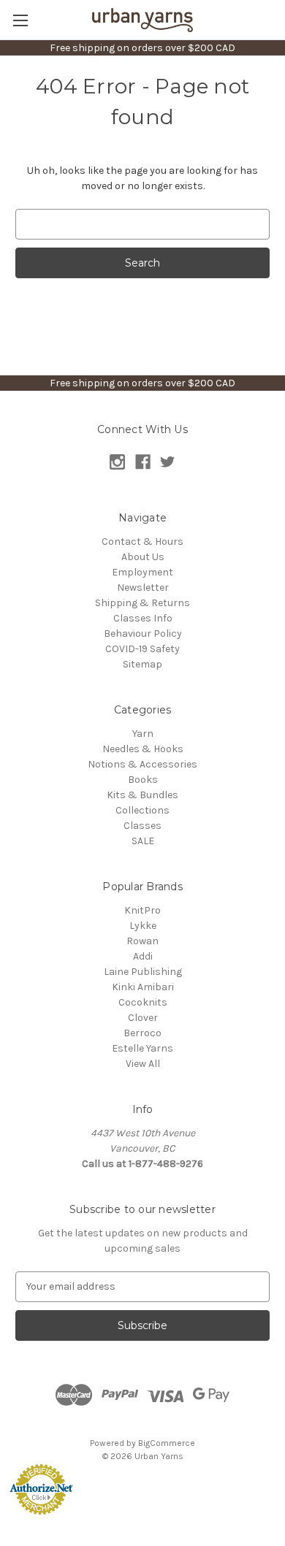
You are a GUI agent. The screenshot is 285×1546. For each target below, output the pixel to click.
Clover (143, 1017)
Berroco (142, 1033)
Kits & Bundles (142, 795)
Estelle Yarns (142, 1048)
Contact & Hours (142, 541)
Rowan (142, 941)
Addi (143, 956)
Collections (142, 810)
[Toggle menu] (20, 20)
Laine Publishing (143, 971)
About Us (142, 557)
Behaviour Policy (143, 633)
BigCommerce (166, 1443)
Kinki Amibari (143, 987)
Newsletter (143, 587)
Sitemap (142, 664)
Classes (142, 825)
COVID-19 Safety (142, 649)
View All (143, 1063)
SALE (143, 841)
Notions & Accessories (142, 764)
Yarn (142, 733)
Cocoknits (142, 1002)
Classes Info (142, 618)
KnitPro (142, 910)
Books (143, 779)
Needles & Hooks (142, 749)
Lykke (142, 925)
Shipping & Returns (142, 603)
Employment (142, 572)
